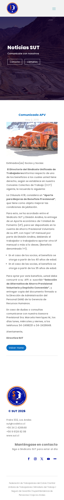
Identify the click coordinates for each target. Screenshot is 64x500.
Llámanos (32, 61)
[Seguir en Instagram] (35, 459)
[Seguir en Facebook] (28, 459)
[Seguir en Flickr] (55, 459)
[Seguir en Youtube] (48, 459)
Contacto (15, 61)
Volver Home (16, 347)
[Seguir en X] (41, 459)
